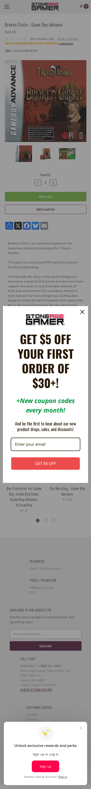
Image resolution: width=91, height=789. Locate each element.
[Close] (82, 312)
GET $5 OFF (45, 463)
